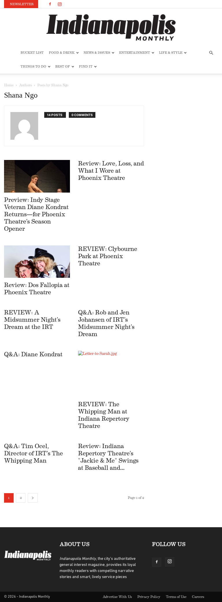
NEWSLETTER (22, 4)
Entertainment (134, 52)
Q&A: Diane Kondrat (33, 354)
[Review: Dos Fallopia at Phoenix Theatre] (37, 261)
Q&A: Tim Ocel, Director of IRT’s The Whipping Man (33, 453)
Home (9, 85)
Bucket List (32, 52)
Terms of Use (176, 597)
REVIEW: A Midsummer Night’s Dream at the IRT (32, 320)
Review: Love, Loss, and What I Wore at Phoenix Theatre (111, 171)
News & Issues (97, 52)
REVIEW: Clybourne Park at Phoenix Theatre (107, 256)
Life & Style (170, 52)
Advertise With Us (117, 597)
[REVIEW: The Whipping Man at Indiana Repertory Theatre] (111, 374)
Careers (198, 597)
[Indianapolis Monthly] (111, 27)
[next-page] (33, 498)
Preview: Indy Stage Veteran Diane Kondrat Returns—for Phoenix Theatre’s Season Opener (36, 214)
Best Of (62, 66)
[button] (211, 53)
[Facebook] (50, 4)
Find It (85, 66)
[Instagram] (59, 4)
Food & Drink (62, 52)
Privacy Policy (148, 597)
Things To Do (33, 66)
